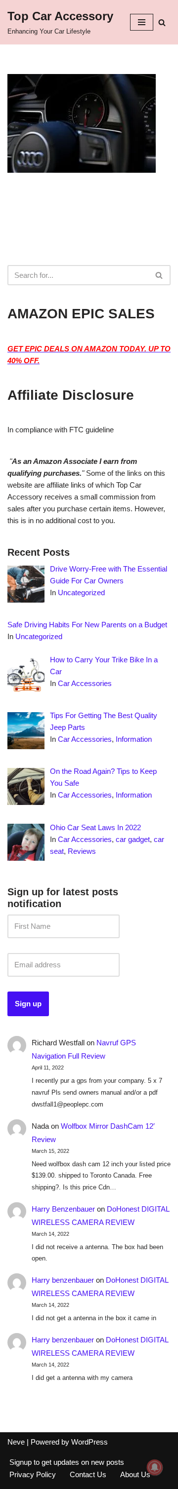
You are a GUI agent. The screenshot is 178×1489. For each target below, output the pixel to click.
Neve (16, 1442)
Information (134, 739)
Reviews (82, 851)
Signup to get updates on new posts (66, 1462)
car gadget (133, 839)
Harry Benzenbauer (63, 1209)
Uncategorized (81, 592)
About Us (135, 1474)
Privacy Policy (32, 1474)
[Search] (162, 22)
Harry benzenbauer (63, 1280)
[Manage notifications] (155, 1467)
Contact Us (88, 1474)
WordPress (89, 1442)
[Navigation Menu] (141, 22)
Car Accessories (85, 683)
